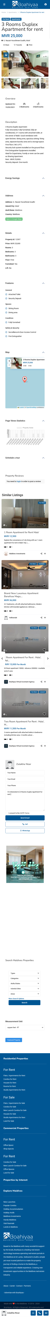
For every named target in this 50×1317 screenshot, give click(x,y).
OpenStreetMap (31, 407)
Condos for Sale (9, 1107)
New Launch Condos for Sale (14, 1110)
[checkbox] (6, 813)
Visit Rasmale (8, 1223)
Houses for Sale (9, 1114)
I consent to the (18, 813)
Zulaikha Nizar (23, 764)
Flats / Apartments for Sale (14, 1103)
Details (8, 233)
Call (26, 824)
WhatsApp (26, 831)
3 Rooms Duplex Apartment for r (36, 360)
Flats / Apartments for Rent (14, 1076)
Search (24, 1003)
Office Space (8, 1145)
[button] (25, 379)
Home (4, 12)
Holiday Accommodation (13, 1209)
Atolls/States (15, 983)
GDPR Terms (24, 813)
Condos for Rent (9, 1079)
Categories (14, 978)
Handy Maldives (9, 1220)
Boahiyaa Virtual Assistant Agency (21, 682)
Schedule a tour (12, 458)
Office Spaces (8, 1169)
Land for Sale (8, 1121)
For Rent (6, 19)
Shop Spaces (8, 1149)
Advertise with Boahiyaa (14, 1293)
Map (7, 352)
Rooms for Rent (9, 1086)
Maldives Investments (17, 554)
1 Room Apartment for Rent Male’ (21, 532)
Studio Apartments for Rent (14, 1090)
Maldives (18, 210)
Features (9, 283)
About (5, 1286)
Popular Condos (9, 1205)
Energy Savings (12, 178)
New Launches (9, 1202)
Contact (19, 1286)
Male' (28, 40)
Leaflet (21, 407)
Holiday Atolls (8, 1213)
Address (9, 195)
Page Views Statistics (15, 421)
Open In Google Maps (14, 219)
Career (12, 1286)
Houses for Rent (9, 1083)
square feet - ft (13, 1027)
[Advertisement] (25, 921)
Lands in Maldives (10, 1227)
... (28, 543)
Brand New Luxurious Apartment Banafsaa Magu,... (21, 595)
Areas (13, 994)
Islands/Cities (16, 989)
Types (13, 973)
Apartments (12, 12)
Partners (27, 1286)
